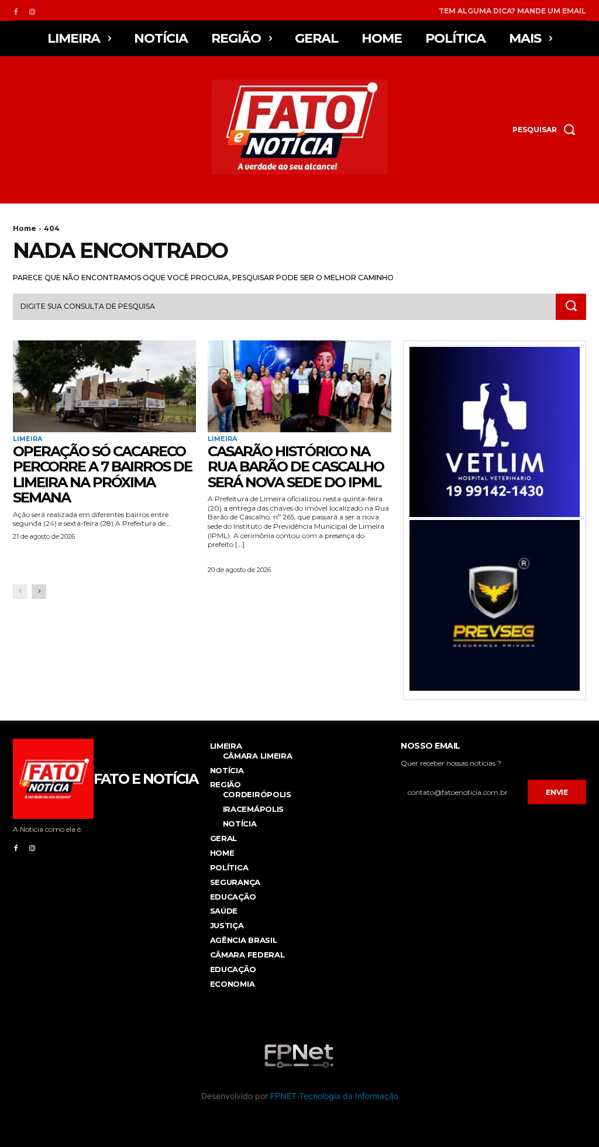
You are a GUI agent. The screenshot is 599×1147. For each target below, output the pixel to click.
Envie (557, 792)
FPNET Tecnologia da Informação (334, 1096)
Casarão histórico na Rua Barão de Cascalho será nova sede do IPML (296, 467)
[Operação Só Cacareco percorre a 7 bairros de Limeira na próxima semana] (104, 386)
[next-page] (39, 591)
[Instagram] (32, 10)
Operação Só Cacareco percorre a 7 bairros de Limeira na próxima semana (102, 474)
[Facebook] (16, 10)
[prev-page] (20, 591)
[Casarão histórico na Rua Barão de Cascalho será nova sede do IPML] (299, 386)
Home (24, 228)
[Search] (571, 307)
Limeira (27, 439)
